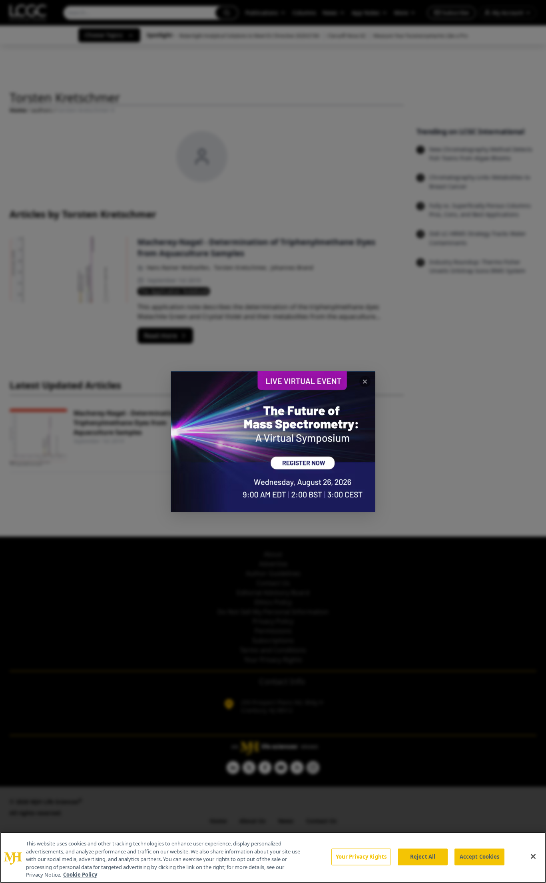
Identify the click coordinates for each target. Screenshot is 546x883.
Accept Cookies (480, 856)
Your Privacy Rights (361, 856)
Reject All (422, 856)
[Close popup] (365, 381)
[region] (273, 857)
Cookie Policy (80, 874)
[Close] (533, 856)
